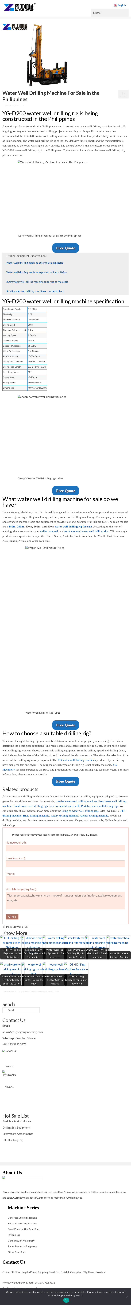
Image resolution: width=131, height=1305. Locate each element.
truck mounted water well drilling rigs (86, 531)
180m (12, 526)
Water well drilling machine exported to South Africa (36, 272)
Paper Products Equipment (22, 1246)
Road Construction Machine (23, 1229)
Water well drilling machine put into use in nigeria (34, 262)
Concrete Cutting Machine (22, 1217)
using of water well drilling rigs (80, 810)
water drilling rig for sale (13, 991)
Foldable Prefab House (16, 1121)
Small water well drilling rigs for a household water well (47, 806)
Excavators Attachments (17, 1133)
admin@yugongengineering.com (22, 1032)
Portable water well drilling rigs (99, 806)
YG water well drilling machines (77, 760)
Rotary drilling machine (64, 815)
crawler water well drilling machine (76, 801)
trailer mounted (49, 531)
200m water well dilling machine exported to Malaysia (37, 281)
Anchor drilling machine (94, 815)
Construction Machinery (21, 1240)
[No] (127, 1296)
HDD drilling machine (36, 815)
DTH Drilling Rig (12, 1140)
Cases (16, 106)
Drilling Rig (14, 1234)
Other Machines (17, 1251)
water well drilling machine (33, 991)
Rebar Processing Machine (22, 1223)
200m (20, 526)
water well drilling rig (51, 991)
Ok (66, 1300)
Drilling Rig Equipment (16, 1127)
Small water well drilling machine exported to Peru (35, 291)
